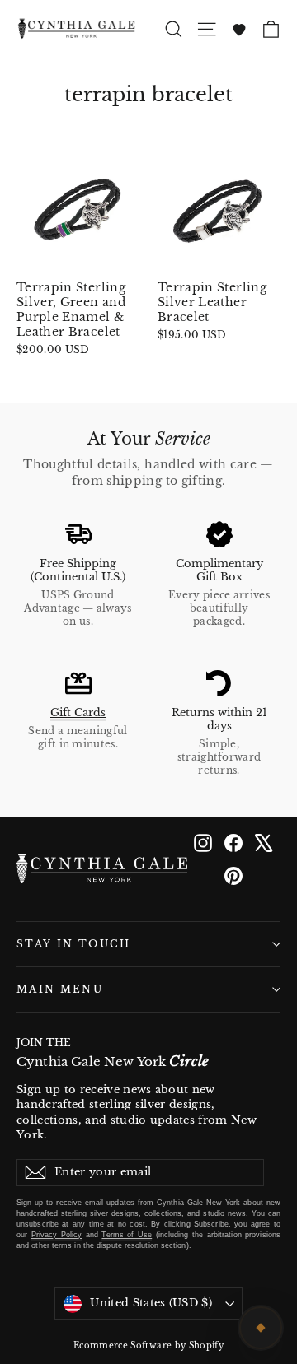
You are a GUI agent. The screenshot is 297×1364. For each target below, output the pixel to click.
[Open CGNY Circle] (261, 1328)
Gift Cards (78, 712)
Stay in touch (73, 944)
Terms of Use (126, 1235)
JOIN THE (112, 1053)
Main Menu (59, 989)
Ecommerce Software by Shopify (148, 1345)
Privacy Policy (56, 1235)
